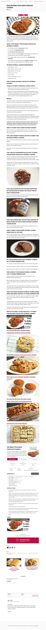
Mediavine (36, 625)
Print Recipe (13, 459)
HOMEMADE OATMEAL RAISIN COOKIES (19, 333)
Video (26, 15)
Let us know (22, 541)
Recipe (21, 15)
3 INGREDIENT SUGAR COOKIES (33, 553)
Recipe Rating (10, 578)
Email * (22, 594)
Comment (9, 581)
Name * (9, 593)
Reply (9, 611)
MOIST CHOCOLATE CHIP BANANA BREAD (19, 401)
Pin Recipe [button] (24, 459)
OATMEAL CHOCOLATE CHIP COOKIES (25, 355)
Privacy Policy (23, 625)
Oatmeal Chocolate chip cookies (22, 553)
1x (32, 473)
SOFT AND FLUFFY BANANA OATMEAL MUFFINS (21, 377)
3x (37, 473)
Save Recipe (34, 459)
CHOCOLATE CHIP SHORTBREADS (17, 423)
